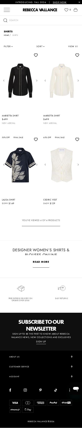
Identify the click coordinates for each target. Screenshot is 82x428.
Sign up (41, 341)
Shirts (15, 35)
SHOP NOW (60, 2)
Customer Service (19, 366)
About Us (14, 356)
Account (14, 376)
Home (6, 35)
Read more (41, 261)
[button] (41, 20)
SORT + (40, 46)
